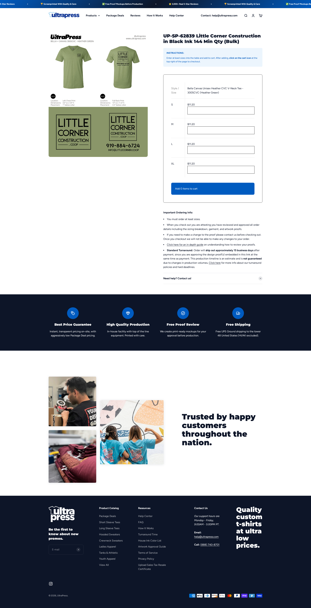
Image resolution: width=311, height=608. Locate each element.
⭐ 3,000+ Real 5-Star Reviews (170, 4)
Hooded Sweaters (109, 534)
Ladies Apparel (107, 546)
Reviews (135, 15)
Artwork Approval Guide (152, 546)
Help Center (176, 15)
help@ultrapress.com (206, 536)
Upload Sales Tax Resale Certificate (152, 567)
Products (91, 15)
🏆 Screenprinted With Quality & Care (45, 4)
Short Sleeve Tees (109, 522)
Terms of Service (148, 552)
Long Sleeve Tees (109, 528)
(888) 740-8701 (209, 544)
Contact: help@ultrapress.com (219, 15)
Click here (215, 262)
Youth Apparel (107, 558)
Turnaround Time (148, 534)
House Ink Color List (149, 540)
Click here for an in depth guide (185, 244)
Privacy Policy (146, 558)
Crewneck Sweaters (111, 540)
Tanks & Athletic (108, 552)
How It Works (155, 15)
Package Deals (115, 15)
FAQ (140, 522)
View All (104, 564)
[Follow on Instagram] (51, 584)
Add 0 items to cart (186, 188)
